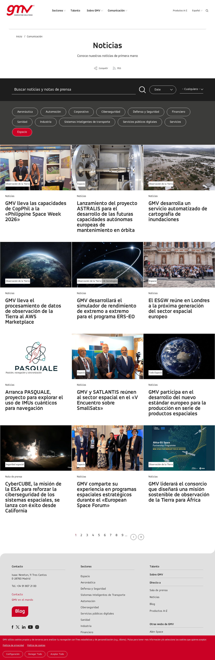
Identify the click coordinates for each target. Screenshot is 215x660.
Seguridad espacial (15, 464)
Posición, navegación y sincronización (24, 373)
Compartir (103, 68)
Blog (20, 611)
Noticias (154, 597)
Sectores (57, 10)
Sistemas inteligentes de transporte (87, 122)
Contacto (17, 594)
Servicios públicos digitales (140, 122)
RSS (119, 68)
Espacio (22, 132)
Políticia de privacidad (13, 645)
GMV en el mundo (22, 599)
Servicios (175, 122)
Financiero (178, 111)
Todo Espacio (155, 373)
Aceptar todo (57, 654)
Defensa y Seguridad (146, 111)
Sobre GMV (93, 10)
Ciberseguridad (110, 111)
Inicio (19, 36)
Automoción (53, 111)
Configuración (12, 654)
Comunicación (116, 10)
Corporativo (81, 111)
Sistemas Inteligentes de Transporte (103, 595)
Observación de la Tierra (18, 184)
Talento (75, 10)
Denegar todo (35, 654)
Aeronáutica (25, 111)
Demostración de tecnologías (103, 281)
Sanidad (22, 122)
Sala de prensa (158, 590)
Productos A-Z (180, 10)
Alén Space (156, 631)
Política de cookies (36, 645)
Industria (45, 122)
